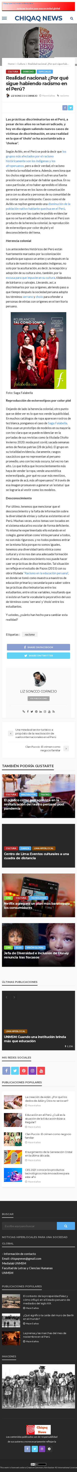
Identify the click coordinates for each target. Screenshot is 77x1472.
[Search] (71, 18)
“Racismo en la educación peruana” (45, 573)
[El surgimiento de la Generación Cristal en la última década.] (13, 1157)
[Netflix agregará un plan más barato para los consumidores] (38, 895)
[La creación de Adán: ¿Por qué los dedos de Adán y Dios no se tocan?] (13, 1102)
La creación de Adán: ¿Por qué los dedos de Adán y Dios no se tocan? (46, 1098)
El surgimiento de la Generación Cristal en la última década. (48, 1153)
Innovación (28, 794)
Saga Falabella (57, 423)
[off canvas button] (4, 18)
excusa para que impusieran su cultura (30, 277)
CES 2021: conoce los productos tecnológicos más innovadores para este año (47, 1173)
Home (11, 63)
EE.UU (19, 947)
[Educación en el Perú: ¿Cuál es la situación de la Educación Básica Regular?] (13, 1120)
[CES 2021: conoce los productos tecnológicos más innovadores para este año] (13, 1175)
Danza (25, 848)
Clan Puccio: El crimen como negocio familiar (48, 1135)
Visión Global (35, 947)
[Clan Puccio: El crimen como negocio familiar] (13, 1139)
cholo (39, 296)
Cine (8, 898)
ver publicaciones (38, 698)
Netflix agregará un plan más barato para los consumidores (37, 905)
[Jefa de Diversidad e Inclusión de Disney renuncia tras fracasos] (38, 945)
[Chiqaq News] (38, 1429)
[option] (38, 1020)
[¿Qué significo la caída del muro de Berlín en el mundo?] (11, 1320)
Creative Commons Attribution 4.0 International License (52, 1467)
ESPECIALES (45, 71)
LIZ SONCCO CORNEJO (24, 95)
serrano (28, 296)
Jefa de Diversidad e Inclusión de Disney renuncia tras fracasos (36, 955)
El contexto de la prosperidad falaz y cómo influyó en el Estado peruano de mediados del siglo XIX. (46, 1299)
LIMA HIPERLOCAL (44, 848)
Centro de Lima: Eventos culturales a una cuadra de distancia (36, 856)
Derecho (28, 71)
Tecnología (38, 898)
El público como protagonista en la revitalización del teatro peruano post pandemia (34, 804)
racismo (64, 95)
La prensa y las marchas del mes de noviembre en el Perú (44, 1335)
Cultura (13, 71)
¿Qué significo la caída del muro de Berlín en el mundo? (48, 1317)
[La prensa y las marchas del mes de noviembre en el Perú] (11, 1338)
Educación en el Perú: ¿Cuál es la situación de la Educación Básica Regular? (45, 1118)
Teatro (45, 794)
